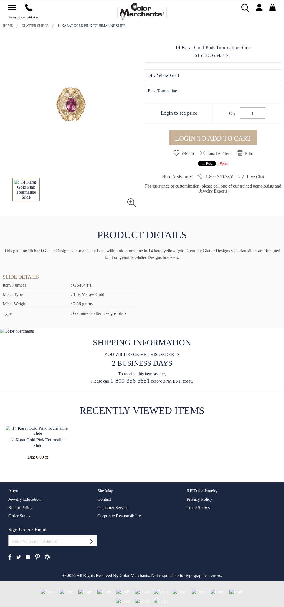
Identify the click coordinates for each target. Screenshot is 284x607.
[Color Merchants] (12, 7)
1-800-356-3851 (130, 380)
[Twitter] (18, 556)
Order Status (19, 516)
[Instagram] (28, 556)
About (13, 491)
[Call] (28, 7)
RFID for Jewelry (202, 491)
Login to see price (179, 113)
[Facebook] (9, 556)
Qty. (233, 113)
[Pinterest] (37, 556)
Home (8, 26)
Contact (104, 499)
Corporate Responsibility (119, 516)
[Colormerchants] (142, 11)
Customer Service (112, 507)
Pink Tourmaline (162, 90)
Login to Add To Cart (213, 138)
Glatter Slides (35, 26)
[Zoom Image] (131, 202)
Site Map (105, 491)
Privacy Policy (199, 499)
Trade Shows (198, 507)
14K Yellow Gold (163, 75)
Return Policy (20, 507)
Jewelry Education (24, 499)
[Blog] (47, 556)
